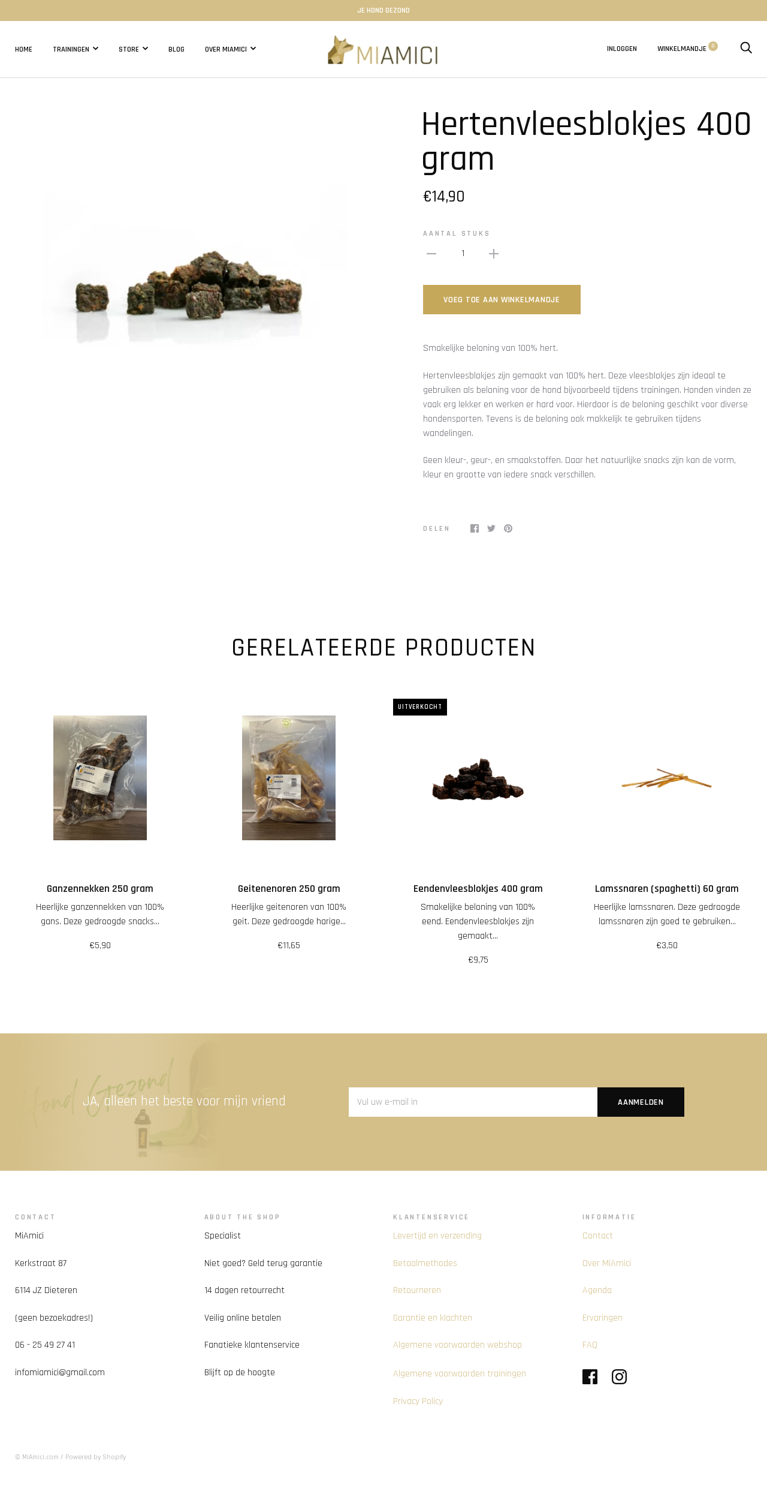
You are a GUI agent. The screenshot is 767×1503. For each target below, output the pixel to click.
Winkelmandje (685, 48)
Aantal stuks (457, 233)
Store (129, 48)
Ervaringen (602, 1318)
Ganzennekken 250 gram (100, 888)
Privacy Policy (418, 1401)
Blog (176, 48)
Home (23, 48)
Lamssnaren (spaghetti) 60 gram (667, 888)
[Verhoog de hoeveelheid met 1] (493, 254)
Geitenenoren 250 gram (289, 888)
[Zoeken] (746, 48)
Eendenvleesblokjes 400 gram (478, 888)
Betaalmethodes (425, 1263)
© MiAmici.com (37, 1457)
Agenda (597, 1290)
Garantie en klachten (432, 1318)
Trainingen (71, 48)
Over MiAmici (226, 48)
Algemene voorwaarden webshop (457, 1345)
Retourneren (417, 1290)
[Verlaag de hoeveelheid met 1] (431, 254)
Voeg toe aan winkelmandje (501, 299)
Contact (597, 1236)
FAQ (589, 1345)
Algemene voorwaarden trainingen (459, 1373)
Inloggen (622, 48)
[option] (194, 260)
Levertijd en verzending (437, 1236)
